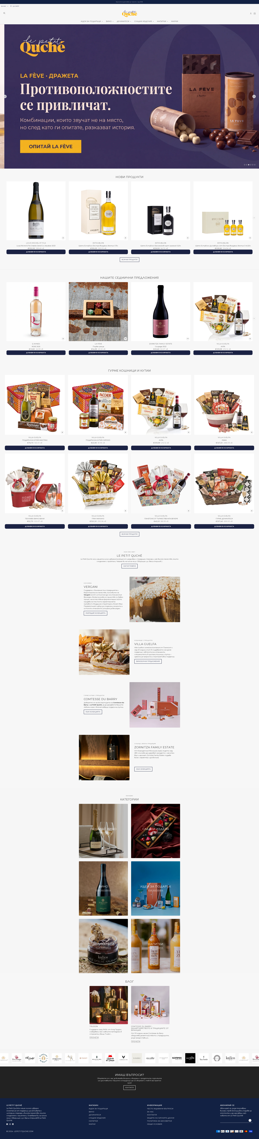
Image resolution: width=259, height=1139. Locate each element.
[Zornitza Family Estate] (104, 742)
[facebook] (7, 1124)
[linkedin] (12, 1124)
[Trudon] (109, 990)
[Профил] (251, 13)
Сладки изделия (143, 21)
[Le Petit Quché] (129, 13)
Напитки (161, 21)
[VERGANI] (155, 584)
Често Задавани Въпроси (160, 1109)
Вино (109, 21)
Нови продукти (129, 162)
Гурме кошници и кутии (129, 355)
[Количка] (255, 13)
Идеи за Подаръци (91, 21)
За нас (150, 1112)
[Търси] (4, 13)
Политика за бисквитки (159, 1121)
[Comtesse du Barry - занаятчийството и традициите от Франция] (150, 990)
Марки (174, 21)
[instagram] (10, 1124)
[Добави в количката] (63, 222)
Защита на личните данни (160, 1118)
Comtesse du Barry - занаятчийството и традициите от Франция (150, 1013)
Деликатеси (123, 21)
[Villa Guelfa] (104, 637)
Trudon (94, 1011)
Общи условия (154, 1124)
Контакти (152, 1115)
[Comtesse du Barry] (155, 690)
